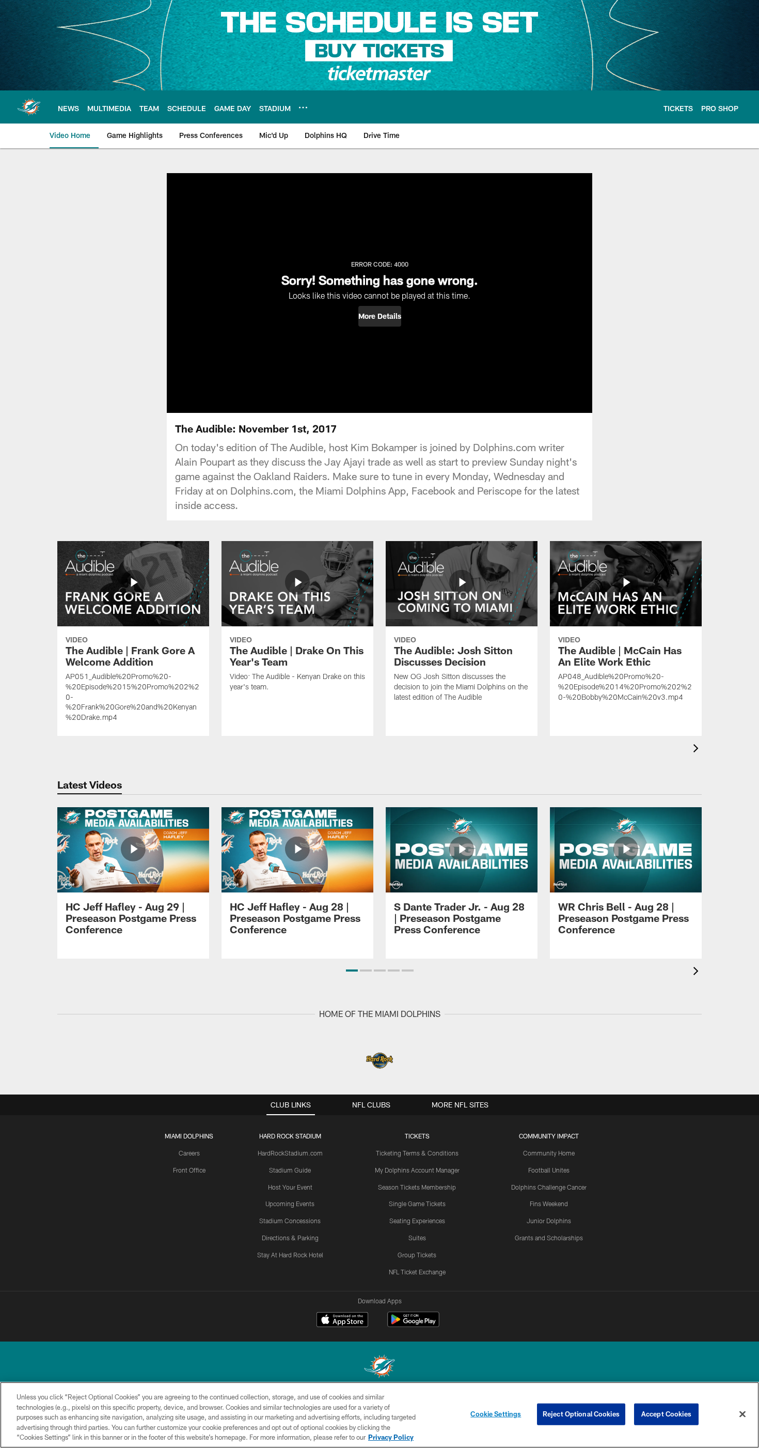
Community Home (549, 1153)
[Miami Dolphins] (379, 1367)
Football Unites (549, 1170)
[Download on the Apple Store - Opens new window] (342, 1321)
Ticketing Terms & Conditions (417, 1153)
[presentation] (697, 749)
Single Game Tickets (417, 1203)
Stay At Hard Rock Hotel (290, 1254)
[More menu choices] (303, 107)
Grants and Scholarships (549, 1237)
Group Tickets (417, 1254)
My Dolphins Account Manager (417, 1170)
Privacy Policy (391, 1437)
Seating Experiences (417, 1220)
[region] (379, 1415)
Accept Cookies (666, 1414)
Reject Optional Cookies (581, 1414)
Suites (417, 1237)
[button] (379, 316)
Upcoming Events (289, 1203)
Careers (189, 1153)
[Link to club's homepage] (29, 107)
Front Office (189, 1170)
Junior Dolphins (549, 1220)
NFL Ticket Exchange (417, 1271)
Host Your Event (290, 1187)
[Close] (742, 1414)
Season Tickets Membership (417, 1187)
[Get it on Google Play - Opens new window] (413, 1324)
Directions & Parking (290, 1237)
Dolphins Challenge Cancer (549, 1187)
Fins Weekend (549, 1203)
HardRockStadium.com (290, 1153)
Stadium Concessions (290, 1220)
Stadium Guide (290, 1170)
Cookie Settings (495, 1414)
